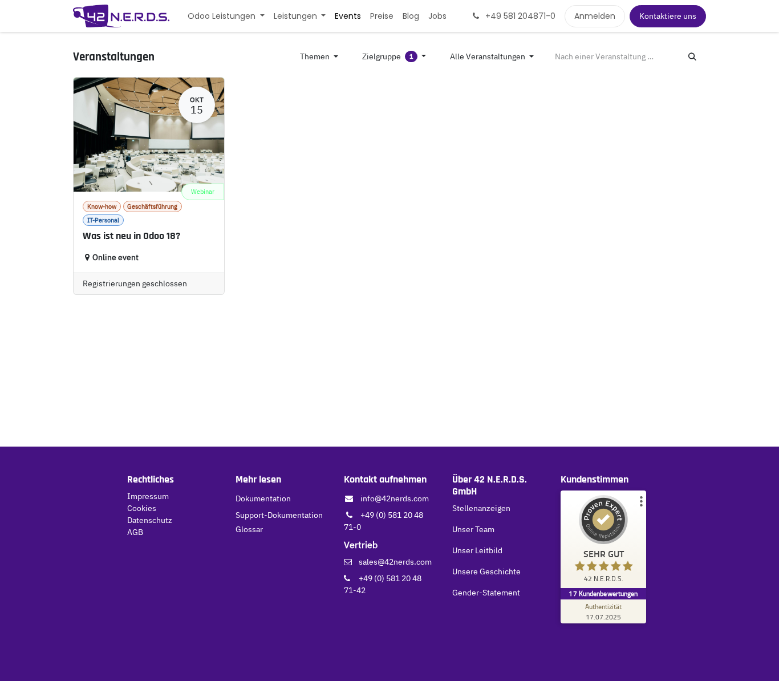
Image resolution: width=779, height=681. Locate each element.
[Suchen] (692, 57)
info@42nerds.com (394, 498)
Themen (315, 56)
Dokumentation (263, 498)
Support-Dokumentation (279, 515)
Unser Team (473, 529)
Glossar (249, 529)
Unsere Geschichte (486, 571)
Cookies (141, 508)
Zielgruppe (387, 56)
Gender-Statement (486, 592)
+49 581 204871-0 (519, 16)
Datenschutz (149, 520)
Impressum (148, 496)
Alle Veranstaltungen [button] (488, 56)
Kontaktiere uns (667, 16)
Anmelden (594, 16)
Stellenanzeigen (481, 508)
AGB (135, 532)
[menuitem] (226, 16)
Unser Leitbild (477, 550)
